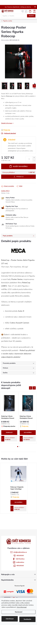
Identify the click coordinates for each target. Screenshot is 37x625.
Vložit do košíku (20, 166)
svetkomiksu (20, 562)
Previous (30, 388)
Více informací (22, 607)
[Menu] (34, 11)
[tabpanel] (9, 418)
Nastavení (18, 612)
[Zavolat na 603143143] (22, 11)
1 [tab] (17, 446)
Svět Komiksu (20, 559)
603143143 (20, 555)
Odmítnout (10, 619)
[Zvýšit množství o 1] (34, 157)
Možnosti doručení (10, 133)
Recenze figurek (19, 586)
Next (34, 388)
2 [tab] (19, 446)
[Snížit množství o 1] (34, 160)
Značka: (5, 191)
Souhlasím (27, 619)
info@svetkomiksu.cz (20, 552)
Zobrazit (9, 432)
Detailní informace (6, 123)
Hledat (31, 16)
